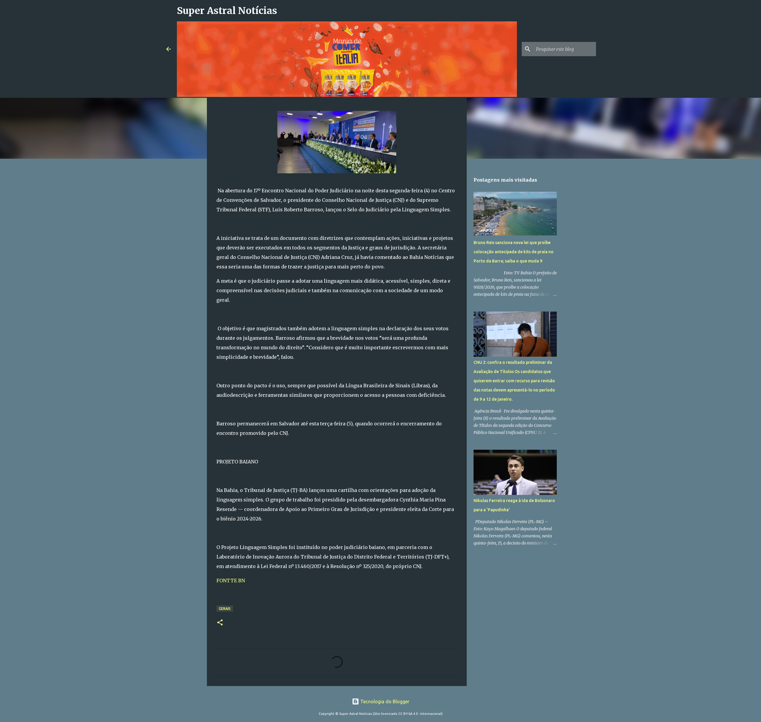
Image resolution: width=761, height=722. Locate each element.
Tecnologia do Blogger (384, 701)
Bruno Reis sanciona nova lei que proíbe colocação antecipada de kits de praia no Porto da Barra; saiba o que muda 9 (514, 251)
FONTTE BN (231, 580)
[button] (220, 623)
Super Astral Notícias (227, 11)
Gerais (225, 609)
